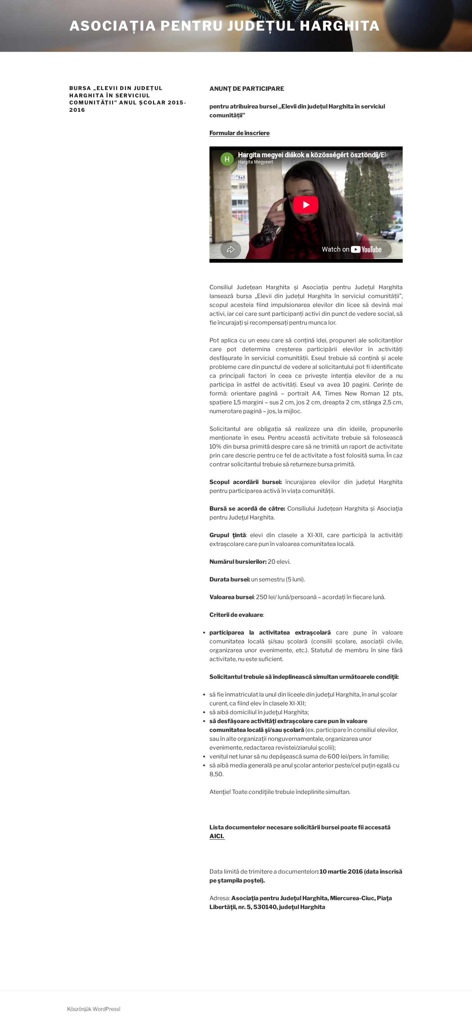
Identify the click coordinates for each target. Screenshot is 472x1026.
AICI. (217, 836)
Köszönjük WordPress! (93, 1009)
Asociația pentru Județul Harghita (225, 26)
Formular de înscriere (239, 133)
